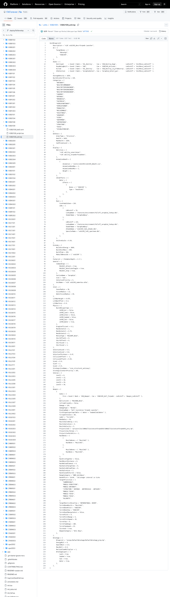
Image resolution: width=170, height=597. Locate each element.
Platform (14, 4)
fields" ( (80, 31)
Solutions (26, 4)
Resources (40, 4)
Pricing (81, 4)
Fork (145, 12)
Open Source (54, 4)
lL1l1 (45, 31)
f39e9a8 (146, 31)
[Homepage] (5, 4)
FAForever (12, 12)
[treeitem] (17, 137)
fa (20, 12)
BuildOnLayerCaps (70, 31)
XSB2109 (54, 25)
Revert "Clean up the (56, 31)
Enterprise (69, 4)
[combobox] (19, 35)
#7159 (85, 31)
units (45, 25)
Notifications (132, 12)
